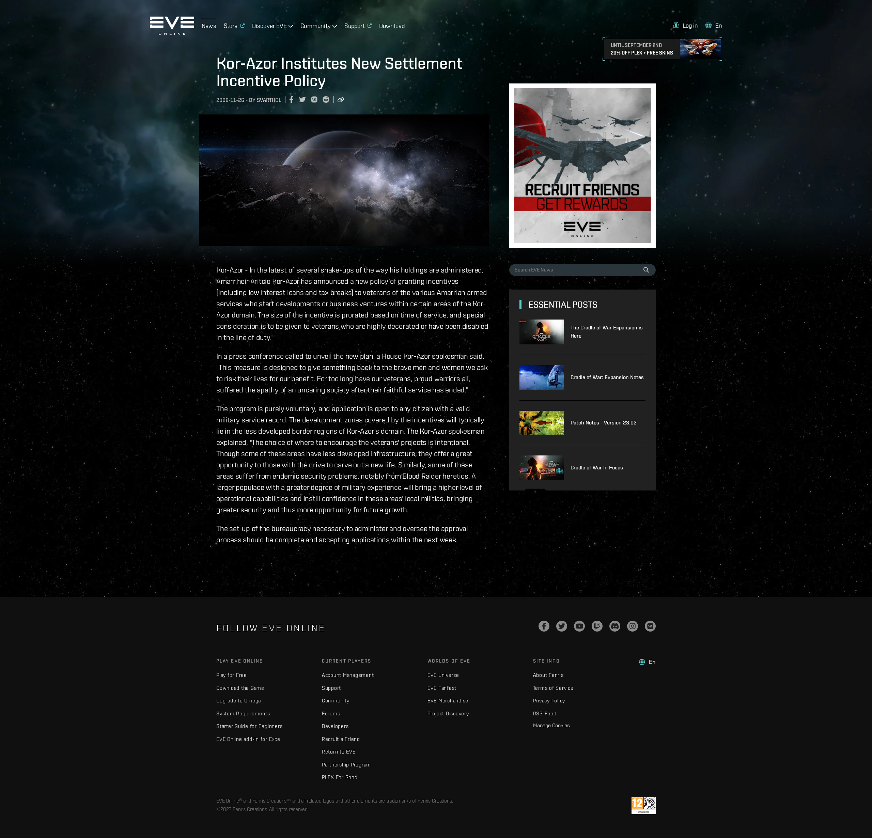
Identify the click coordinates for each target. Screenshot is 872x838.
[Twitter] (561, 626)
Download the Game (240, 688)
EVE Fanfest (441, 688)
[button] (685, 25)
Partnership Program (346, 764)
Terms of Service (553, 688)
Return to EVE (339, 752)
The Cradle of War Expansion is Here (607, 331)
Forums (331, 713)
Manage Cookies (551, 725)
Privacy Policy (549, 700)
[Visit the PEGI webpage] (644, 805)
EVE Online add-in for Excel (248, 739)
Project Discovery (448, 713)
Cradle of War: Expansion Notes (607, 377)
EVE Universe (443, 675)
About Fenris (548, 675)
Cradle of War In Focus (597, 467)
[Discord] (614, 626)
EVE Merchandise (447, 700)
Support (331, 688)
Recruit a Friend (341, 739)
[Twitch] (597, 626)
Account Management (348, 675)
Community (335, 700)
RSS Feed (545, 713)
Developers (335, 726)
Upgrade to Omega (238, 700)
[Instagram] (632, 626)
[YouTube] (579, 626)
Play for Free (231, 675)
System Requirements (243, 713)
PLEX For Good (340, 777)
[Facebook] (544, 626)
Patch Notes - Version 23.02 (604, 422)
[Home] (172, 33)
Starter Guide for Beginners (249, 726)
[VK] (650, 626)
